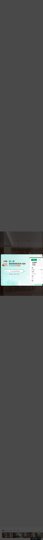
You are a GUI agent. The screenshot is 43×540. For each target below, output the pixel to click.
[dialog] (21, 270)
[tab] (34, 260)
